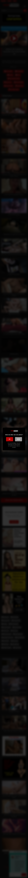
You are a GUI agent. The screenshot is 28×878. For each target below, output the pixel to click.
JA (9, 439)
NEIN (18, 439)
